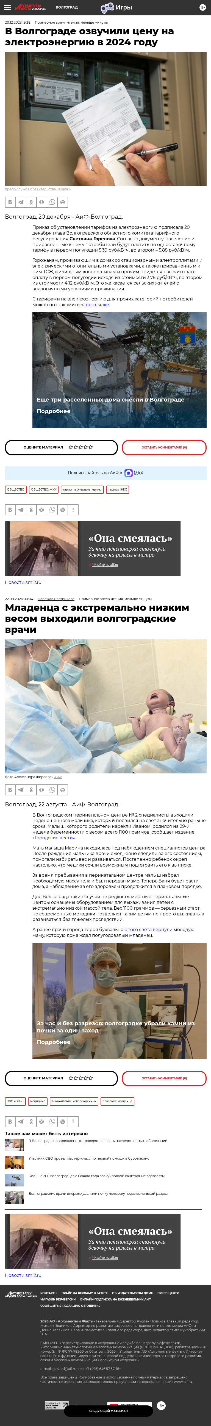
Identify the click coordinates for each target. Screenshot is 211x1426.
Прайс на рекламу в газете (85, 1293)
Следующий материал (108, 1411)
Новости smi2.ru (23, 582)
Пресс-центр (168, 1293)
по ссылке (97, 304)
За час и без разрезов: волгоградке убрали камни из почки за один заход (116, 1027)
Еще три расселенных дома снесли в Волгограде (111, 399)
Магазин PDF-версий (58, 1299)
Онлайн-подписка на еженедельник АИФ (115, 1299)
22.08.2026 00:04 (19, 599)
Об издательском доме (132, 1293)
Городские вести (54, 837)
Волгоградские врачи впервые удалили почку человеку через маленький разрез (98, 1193)
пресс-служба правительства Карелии (38, 189)
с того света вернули (149, 929)
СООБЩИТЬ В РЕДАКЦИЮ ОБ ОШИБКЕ (70, 1306)
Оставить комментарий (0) (164, 447)
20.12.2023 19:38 (17, 22)
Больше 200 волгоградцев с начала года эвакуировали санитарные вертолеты (97, 1176)
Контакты (48, 1293)
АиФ (58, 777)
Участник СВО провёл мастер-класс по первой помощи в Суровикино (89, 1158)
